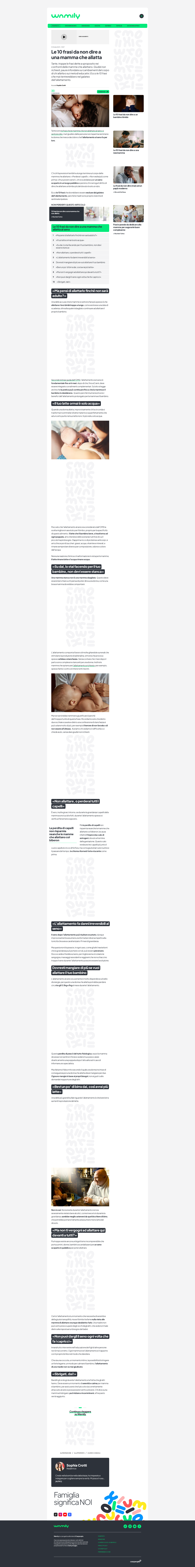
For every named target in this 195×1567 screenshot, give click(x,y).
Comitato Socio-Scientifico (107, 1542)
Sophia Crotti (77, 1465)
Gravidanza (86, 26)
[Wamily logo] (65, 16)
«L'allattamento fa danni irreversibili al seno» (74, 257)
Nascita (97, 26)
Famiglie (119, 26)
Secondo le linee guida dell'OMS (65, 380)
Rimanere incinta (70, 26)
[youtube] (134, 1526)
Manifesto (55, 26)
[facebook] (139, 1526)
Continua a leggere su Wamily (80, 1413)
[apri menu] (141, 16)
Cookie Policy (102, 1549)
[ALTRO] (58, 1481)
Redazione (101, 1539)
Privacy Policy (102, 1545)
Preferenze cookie (104, 1552)
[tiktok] (125, 1526)
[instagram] (130, 1526)
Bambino (108, 26)
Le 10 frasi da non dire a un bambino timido (125, 115)
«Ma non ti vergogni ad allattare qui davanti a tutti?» (77, 272)
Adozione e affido (133, 26)
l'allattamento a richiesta (84, 665)
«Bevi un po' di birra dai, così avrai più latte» (73, 267)
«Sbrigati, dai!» (61, 281)
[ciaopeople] (135, 1561)
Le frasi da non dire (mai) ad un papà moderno (127, 187)
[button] (55, 1514)
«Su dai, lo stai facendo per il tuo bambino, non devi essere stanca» (77, 246)
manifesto (101, 1536)
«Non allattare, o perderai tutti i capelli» (72, 252)
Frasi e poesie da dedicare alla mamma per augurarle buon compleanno (127, 227)
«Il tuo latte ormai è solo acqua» (68, 240)
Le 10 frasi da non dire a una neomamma (126, 151)
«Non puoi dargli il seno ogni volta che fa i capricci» (77, 277)
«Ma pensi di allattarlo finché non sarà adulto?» (75, 235)
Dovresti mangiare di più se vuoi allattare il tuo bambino (79, 262)
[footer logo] (73, 1526)
